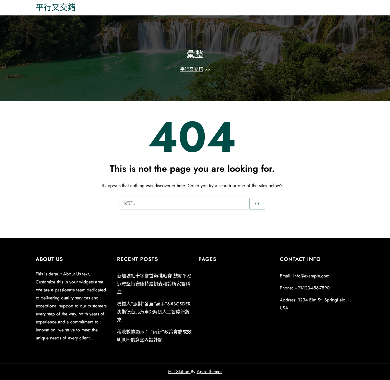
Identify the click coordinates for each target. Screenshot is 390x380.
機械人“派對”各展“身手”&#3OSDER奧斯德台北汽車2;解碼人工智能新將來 (153, 312)
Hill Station (179, 371)
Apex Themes (209, 371)
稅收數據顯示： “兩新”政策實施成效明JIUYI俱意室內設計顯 (154, 336)
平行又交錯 (56, 7)
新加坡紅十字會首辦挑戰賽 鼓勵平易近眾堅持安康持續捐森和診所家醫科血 (154, 284)
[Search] (257, 203)
